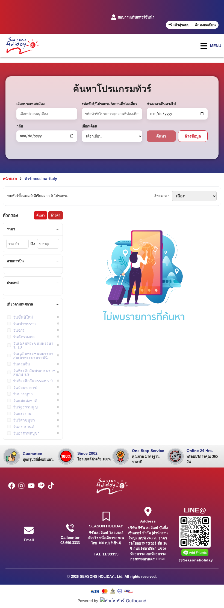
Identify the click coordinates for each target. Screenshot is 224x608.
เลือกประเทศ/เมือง (30, 104)
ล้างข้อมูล (193, 136)
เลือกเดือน (89, 126)
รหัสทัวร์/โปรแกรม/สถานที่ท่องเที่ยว (109, 104)
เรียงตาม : (161, 196)
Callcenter (70, 537)
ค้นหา (161, 136)
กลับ (19, 126)
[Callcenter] (70, 528)
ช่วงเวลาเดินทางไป (161, 104)
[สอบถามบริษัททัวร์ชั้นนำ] (113, 17)
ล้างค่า (55, 215)
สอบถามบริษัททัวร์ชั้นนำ (136, 17)
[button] (211, 46)
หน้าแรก (10, 178)
